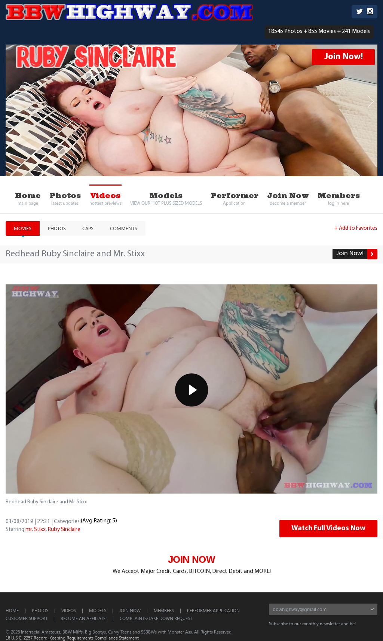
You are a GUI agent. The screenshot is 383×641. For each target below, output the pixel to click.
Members (164, 610)
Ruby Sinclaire (64, 529)
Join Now (130, 610)
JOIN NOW (191, 559)
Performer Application (213, 610)
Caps (88, 228)
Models (97, 610)
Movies (22, 228)
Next (371, 101)
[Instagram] (370, 12)
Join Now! (343, 56)
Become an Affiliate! (84, 618)
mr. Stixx (35, 529)
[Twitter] (359, 12)
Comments (123, 228)
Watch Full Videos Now (328, 528)
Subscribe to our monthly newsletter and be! (312, 623)
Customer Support (27, 618)
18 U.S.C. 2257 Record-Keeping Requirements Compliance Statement (72, 638)
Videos (68, 610)
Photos (57, 228)
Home (12, 610)
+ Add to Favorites (355, 228)
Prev (12, 101)
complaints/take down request (156, 618)
